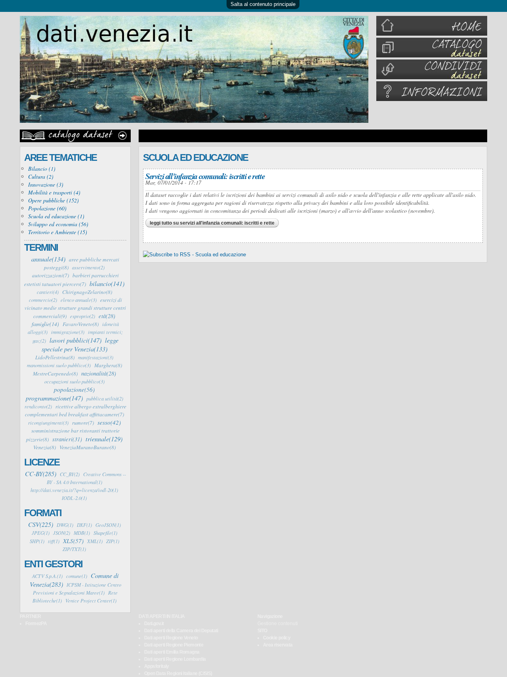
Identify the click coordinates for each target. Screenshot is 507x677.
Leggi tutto (212, 223)
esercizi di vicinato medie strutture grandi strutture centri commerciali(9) (75, 308)
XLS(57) (73, 541)
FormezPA (36, 623)
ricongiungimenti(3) (48, 423)
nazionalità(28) (98, 373)
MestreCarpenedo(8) (55, 373)
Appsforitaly (156, 666)
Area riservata (278, 645)
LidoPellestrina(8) (54, 357)
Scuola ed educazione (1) (56, 216)
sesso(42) (109, 422)
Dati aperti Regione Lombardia (175, 659)
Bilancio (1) (41, 168)
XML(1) (95, 541)
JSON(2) (61, 533)
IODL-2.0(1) (74, 498)
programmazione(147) (54, 397)
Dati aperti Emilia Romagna (171, 652)
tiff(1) (53, 541)
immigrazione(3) (67, 332)
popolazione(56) (74, 389)
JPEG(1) (41, 533)
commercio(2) (43, 300)
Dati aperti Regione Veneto (171, 638)
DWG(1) (65, 525)
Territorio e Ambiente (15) (57, 232)
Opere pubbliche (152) (53, 200)
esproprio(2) (82, 316)
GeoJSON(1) (108, 525)
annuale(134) (48, 258)
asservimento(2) (88, 267)
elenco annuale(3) (79, 300)
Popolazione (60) (47, 208)
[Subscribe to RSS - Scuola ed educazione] (194, 254)
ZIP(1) (112, 541)
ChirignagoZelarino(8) (87, 292)
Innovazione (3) (45, 184)
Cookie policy (276, 638)
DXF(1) (84, 525)
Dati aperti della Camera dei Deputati (181, 630)
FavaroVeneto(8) (81, 324)
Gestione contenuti (277, 623)
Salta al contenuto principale (263, 4)
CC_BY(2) (70, 474)
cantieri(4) (48, 292)
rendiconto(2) (38, 406)
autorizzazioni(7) (50, 275)
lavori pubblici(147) (75, 340)
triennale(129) (104, 438)
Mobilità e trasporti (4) (54, 192)
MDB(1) (82, 533)
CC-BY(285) (40, 473)
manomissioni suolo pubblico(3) (59, 365)
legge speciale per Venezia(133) (80, 344)
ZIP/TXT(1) (74, 549)
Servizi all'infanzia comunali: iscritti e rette (205, 175)
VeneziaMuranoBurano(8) (87, 447)
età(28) (107, 316)
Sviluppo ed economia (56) (58, 224)
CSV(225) (40, 524)
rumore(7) (83, 422)
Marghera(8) (108, 365)
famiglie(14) (45, 324)
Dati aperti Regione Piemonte (173, 645)
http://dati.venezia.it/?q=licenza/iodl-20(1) (74, 490)
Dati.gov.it (154, 623)
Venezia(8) (44, 447)
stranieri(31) (67, 439)
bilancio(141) (107, 283)
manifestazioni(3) (95, 357)
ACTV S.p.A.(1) (47, 576)
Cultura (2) (40, 176)
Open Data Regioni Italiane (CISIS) (178, 673)
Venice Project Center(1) (90, 600)
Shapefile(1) (105, 533)
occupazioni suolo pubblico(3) (74, 381)
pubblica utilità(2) (104, 398)
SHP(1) (37, 541)
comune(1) (76, 576)
